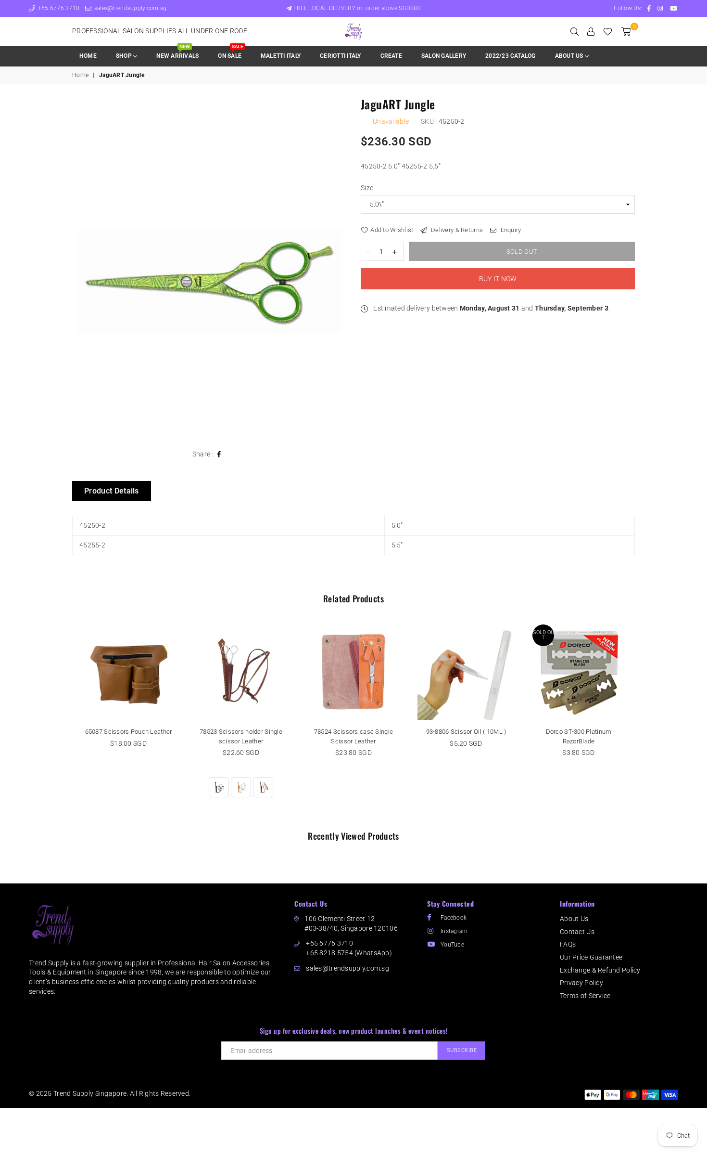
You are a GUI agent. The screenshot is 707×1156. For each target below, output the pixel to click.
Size (367, 188)
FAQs (568, 944)
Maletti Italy (281, 55)
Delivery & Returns (456, 230)
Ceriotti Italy (340, 55)
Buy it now (498, 279)
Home (88, 55)
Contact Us (577, 931)
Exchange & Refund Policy (600, 970)
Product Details (111, 490)
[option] (209, 269)
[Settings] (591, 31)
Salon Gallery (443, 55)
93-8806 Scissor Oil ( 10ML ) (466, 731)
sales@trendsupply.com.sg (129, 8)
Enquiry (510, 230)
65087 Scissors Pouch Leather (128, 731)
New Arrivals (177, 52)
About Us (574, 918)
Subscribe (462, 1050)
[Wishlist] (608, 31)
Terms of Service (585, 996)
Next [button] (645, 721)
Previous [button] (61, 721)
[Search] (574, 31)
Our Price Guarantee (591, 957)
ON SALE (230, 52)
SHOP (124, 55)
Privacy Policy (581, 983)
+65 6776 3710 (57, 8)
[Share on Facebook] (219, 454)
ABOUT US (570, 55)
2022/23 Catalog (510, 55)
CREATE (391, 55)
